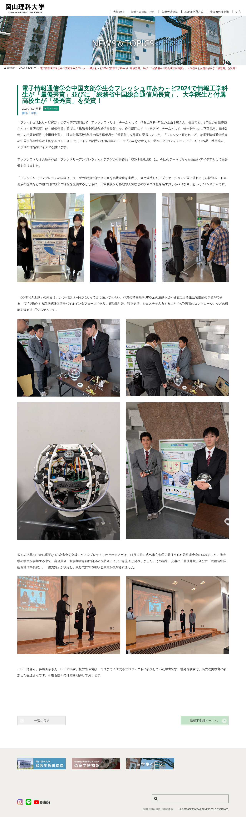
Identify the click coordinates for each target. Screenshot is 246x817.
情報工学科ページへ (204, 721)
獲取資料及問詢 (219, 11)
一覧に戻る (42, 721)
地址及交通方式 (193, 11)
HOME (11, 68)
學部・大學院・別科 (143, 11)
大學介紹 (118, 11)
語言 (238, 11)
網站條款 (168, 809)
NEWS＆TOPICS (27, 68)
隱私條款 (155, 809)
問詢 (145, 809)
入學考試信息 (170, 11)
